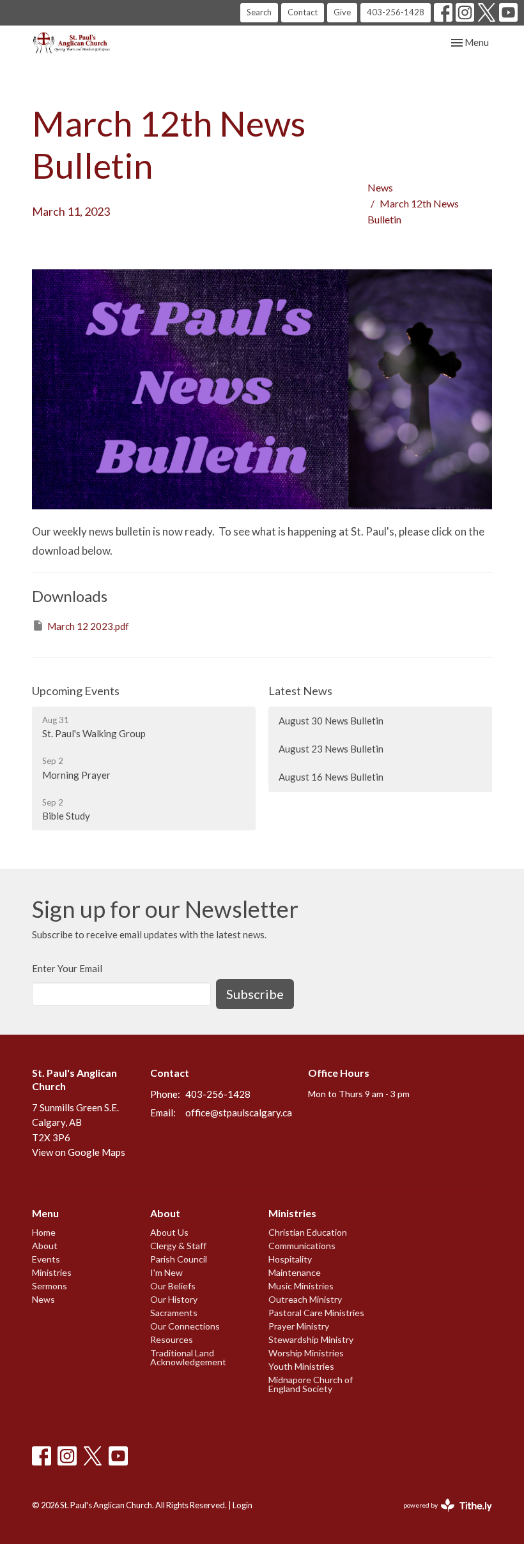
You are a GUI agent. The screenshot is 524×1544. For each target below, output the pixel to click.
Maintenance (294, 1272)
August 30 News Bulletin (331, 720)
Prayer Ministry (298, 1326)
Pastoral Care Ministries (316, 1312)
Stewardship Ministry (310, 1339)
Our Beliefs (173, 1285)
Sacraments (173, 1312)
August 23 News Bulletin (331, 748)
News (380, 187)
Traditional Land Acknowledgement (188, 1357)
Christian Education (307, 1232)
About (45, 1245)
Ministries (52, 1272)
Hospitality (290, 1259)
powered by (441, 1516)
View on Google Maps (78, 1152)
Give (342, 12)
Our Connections (185, 1326)
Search (259, 12)
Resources (171, 1339)
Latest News (300, 691)
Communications (301, 1245)
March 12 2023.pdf (88, 626)
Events (46, 1259)
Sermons (49, 1285)
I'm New (166, 1272)
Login (242, 1505)
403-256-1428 (395, 12)
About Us (169, 1232)
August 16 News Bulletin (331, 777)
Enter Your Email (67, 968)
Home (44, 1232)
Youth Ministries (301, 1366)
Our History (173, 1299)
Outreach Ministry (305, 1299)
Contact (303, 12)
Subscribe (255, 993)
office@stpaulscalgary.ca (238, 1112)
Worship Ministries (306, 1352)
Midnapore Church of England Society (310, 1384)
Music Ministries (301, 1285)
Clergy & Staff (178, 1245)
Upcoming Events (75, 691)
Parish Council (178, 1259)
